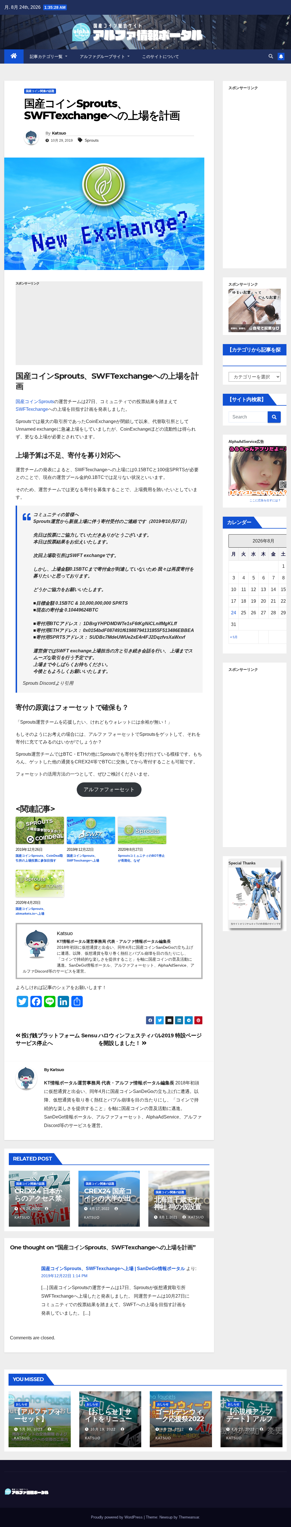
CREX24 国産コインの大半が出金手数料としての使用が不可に (108, 1201)
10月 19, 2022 (103, 1429)
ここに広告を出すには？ (265, 500)
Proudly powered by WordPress (117, 1517)
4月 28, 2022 (172, 1429)
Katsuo (59, 133)
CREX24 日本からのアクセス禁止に (38, 1198)
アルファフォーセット (109, 789)
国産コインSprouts (35, 401)
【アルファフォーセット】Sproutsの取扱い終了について (37, 1422)
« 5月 (234, 637)
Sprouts (92, 140)
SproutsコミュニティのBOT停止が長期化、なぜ (141, 858)
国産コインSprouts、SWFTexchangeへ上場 (83, 858)
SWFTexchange (32, 409)
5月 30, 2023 (31, 1429)
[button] (271, 56)
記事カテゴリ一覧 (47, 56)
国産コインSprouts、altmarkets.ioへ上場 (31, 911)
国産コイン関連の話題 (40, 91)
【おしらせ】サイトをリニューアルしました (108, 1418)
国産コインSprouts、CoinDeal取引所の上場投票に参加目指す (39, 858)
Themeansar (189, 1517)
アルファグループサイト (103, 56)
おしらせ (21, 1404)
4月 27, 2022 (243, 1429)
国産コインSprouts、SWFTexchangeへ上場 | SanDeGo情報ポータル (113, 1268)
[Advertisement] (109, 325)
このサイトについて (160, 56)
